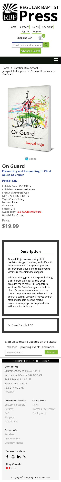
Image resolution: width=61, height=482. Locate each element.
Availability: (9, 211)
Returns (9, 408)
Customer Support (15, 404)
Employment (39, 413)
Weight (6, 215)
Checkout (47, 26)
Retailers (9, 434)
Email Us (9, 391)
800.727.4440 (32, 370)
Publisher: (8, 189)
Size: (5, 205)
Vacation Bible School (26, 68)
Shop (13, 468)
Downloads (11, 421)
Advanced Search (30, 51)
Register (37, 31)
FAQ (7, 413)
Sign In (25, 31)
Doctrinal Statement (43, 408)
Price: (6, 220)
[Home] (30, 21)
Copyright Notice (14, 442)
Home (12, 26)
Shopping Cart (24, 37)
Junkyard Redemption (14, 71)
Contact (24, 26)
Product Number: (12, 192)
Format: (7, 202)
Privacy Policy (12, 438)
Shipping (9, 417)
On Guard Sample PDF (20, 325)
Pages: (6, 208)
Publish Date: (10, 186)
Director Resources (41, 71)
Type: (5, 199)
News (35, 26)
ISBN (4, 195)
